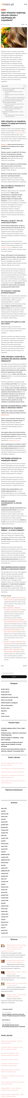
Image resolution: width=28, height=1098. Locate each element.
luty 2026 (3, 819)
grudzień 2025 (4, 824)
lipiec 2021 (4, 879)
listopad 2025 (4, 827)
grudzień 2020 (4, 895)
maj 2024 (3, 851)
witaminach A (19, 132)
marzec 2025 (4, 846)
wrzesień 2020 (4, 898)
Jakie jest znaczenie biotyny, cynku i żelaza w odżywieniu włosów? (14, 104)
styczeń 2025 (4, 849)
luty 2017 (3, 927)
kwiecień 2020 (4, 906)
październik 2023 (5, 854)
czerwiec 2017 (4, 917)
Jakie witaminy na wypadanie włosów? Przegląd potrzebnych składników (13, 89)
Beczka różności (5, 689)
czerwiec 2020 (4, 900)
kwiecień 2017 (4, 922)
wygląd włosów (5, 415)
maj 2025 (3, 841)
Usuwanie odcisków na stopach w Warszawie (12, 772)
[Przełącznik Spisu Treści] (23, 86)
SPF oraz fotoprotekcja (7, 705)
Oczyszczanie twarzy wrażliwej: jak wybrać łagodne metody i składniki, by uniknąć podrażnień (12, 744)
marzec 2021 (4, 889)
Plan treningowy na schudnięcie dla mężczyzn (13, 768)
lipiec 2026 (4, 808)
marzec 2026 (4, 816)
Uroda (3, 9)
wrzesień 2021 (4, 873)
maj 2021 (3, 884)
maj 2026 (3, 811)
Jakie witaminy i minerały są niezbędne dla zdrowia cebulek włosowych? (12, 101)
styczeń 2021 (4, 892)
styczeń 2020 (4, 911)
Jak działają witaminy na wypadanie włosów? (13, 107)
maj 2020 (3, 903)
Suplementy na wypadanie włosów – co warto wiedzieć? (13, 112)
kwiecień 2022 (4, 862)
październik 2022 (5, 860)
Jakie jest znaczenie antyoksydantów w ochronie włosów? (13, 109)
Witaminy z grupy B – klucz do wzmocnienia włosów (14, 95)
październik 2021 (5, 870)
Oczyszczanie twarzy (6, 694)
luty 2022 (3, 865)
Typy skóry (4, 711)
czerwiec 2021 (4, 881)
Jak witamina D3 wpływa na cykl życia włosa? (14, 99)
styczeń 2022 (4, 868)
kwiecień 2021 (4, 887)
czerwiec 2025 (4, 838)
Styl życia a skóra (5, 708)
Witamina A (4, 144)
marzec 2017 (4, 925)
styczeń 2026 (4, 822)
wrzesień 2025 (4, 830)
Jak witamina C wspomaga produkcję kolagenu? (15, 97)
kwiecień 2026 (4, 814)
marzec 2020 (4, 908)
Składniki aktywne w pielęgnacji (9, 702)
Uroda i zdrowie (5, 716)
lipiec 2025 (4, 835)
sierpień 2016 (4, 933)
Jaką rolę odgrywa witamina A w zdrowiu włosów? (13, 92)
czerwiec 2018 (4, 914)
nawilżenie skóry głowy (14, 440)
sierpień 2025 (4, 833)
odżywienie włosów (6, 247)
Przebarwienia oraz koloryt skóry (9, 697)
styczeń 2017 (4, 930)
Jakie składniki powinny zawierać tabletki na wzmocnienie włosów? (14, 116)
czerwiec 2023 (4, 857)
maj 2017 (3, 919)
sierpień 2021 (4, 876)
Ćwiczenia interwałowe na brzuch (9, 1059)
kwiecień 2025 (4, 843)
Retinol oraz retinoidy (6, 700)
